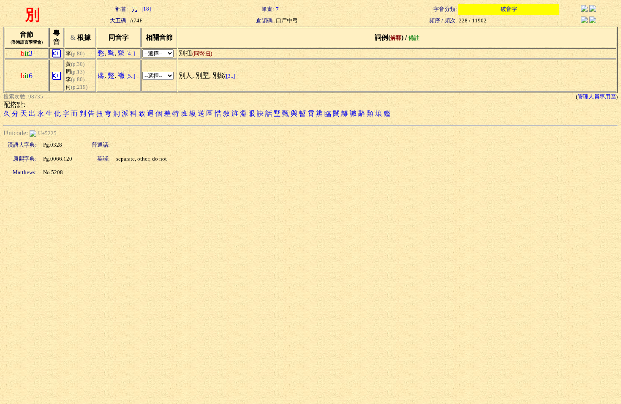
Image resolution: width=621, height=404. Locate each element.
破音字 (509, 9)
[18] (145, 8)
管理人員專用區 (596, 96)
